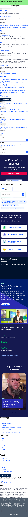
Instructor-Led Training (5, 116)
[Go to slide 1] (6, 275)
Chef (5, 86)
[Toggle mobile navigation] (1, 154)
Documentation (3, 111)
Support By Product (5, 103)
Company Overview (5, 127)
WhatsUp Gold (17, 87)
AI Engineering (3, 32)
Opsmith (2, 29)
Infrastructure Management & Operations (17, 86)
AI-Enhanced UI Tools (5, 90)
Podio (1, 84)
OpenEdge (7, 81)
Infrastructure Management (6, 58)
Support (2, 101)
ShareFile (24, 82)
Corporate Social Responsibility (7, 129)
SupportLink (3, 144)
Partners (2, 117)
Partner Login (19, 119)
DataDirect (14, 79)
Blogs (17, 111)
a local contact (7, 482)
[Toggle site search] (1, 147)
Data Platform (3, 24)
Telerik (15, 82)
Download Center (22, 103)
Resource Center (9, 109)
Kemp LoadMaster (9, 87)
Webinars (20, 109)
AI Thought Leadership (5, 16)
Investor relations (6, 465)
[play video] (14, 316)
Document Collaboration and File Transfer (12, 432)
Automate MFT (6, 94)
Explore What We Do (14, 173)
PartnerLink (9, 144)
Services (2, 106)
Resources (2, 108)
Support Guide (3, 105)
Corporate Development (21, 127)
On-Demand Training (17, 116)
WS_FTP (6, 97)
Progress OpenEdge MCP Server (19, 27)
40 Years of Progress (7, 471)
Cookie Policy (13, 505)
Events (21, 111)
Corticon (19, 79)
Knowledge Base (12, 111)
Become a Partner (11, 119)
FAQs (5, 113)
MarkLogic (2, 79)
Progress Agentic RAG (16, 180)
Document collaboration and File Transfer (13, 92)
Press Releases (12, 132)
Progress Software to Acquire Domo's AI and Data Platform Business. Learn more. (12, 2)
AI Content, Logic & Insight (15, 235)
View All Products (6, 99)
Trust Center (20, 132)
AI (0, 8)
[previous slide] (13, 412)
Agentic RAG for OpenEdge (6, 25)
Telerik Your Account (17, 144)
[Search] (1, 135)
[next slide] (15, 412)
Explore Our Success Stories (10, 355)
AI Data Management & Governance (14, 241)
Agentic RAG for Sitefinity (19, 24)
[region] (14, 507)
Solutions (2, 33)
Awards (4, 462)
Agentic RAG (10, 24)
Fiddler (21, 90)
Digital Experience (4, 50)
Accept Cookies (14, 510)
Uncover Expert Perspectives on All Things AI (13, 264)
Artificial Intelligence (5, 35)
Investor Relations (4, 132)
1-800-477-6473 (4, 145)
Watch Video (5, 304)
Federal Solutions (4, 65)
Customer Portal (14, 103)
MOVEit (5, 84)
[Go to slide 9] (21, 275)
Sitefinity (11, 82)
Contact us (5, 475)
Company (2, 124)
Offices (2, 133)
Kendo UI (19, 82)
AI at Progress (3, 10)
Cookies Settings (14, 514)
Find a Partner (3, 119)
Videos (24, 109)
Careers (25, 132)
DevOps (2, 86)
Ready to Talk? (12, 145)
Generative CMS (18, 25)
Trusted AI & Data (4, 73)
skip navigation (5, 6)
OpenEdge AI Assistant (5, 27)
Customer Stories (6, 460)
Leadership (12, 127)
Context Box (25, 25)
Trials (3, 440)
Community (10, 105)
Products (2, 71)
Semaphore (8, 79)
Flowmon (2, 87)
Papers (15, 109)
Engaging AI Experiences (14, 227)
